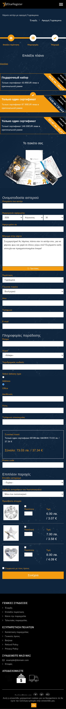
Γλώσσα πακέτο (10, 287)
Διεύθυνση (7, 394)
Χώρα (5, 350)
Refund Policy (11, 644)
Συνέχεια (33, 575)
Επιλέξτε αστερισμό (11, 478)
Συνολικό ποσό (12, 434)
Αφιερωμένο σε (9, 224)
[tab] (33, 82)
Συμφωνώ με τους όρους (17, 568)
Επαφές (8, 664)
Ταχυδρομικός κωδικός (13, 362)
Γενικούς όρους (12, 636)
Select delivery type (11, 374)
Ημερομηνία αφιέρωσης (13, 213)
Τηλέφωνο (7, 310)
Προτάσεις (34, 268)
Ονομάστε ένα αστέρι (12, 201)
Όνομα (5, 339)
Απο (4, 298)
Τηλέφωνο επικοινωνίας (13, 417)
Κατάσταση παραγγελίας (16, 632)
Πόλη (4, 405)
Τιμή (48, 509)
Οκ (33, 705)
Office (5, 388)
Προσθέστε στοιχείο (11, 501)
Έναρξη (8, 608)
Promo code (8, 460)
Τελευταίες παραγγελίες (15, 620)
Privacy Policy (11, 648)
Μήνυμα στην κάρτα (12, 236)
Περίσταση (7, 275)
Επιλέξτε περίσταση (14, 612)
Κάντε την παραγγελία (15, 616)
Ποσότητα (29, 509)
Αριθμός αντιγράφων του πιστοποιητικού (22, 489)
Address (6, 381)
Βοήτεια (8, 640)
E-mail (5, 321)
